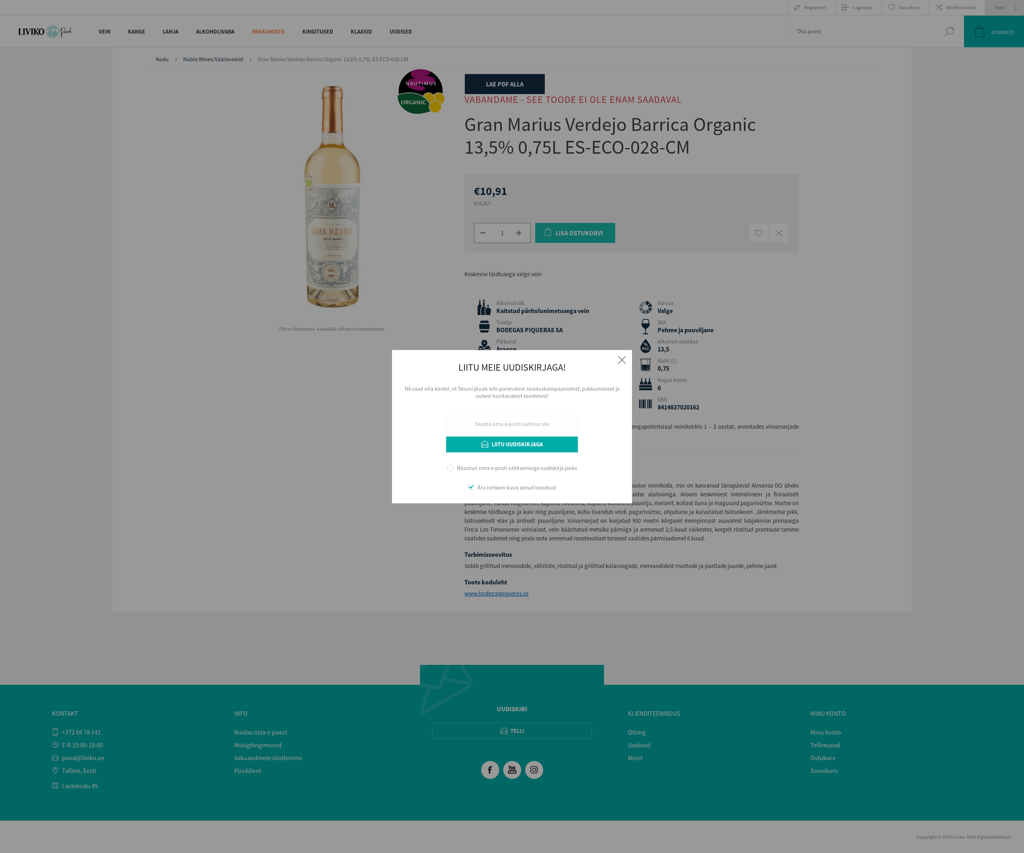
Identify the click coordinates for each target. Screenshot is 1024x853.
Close (622, 360)
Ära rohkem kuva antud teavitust (517, 487)
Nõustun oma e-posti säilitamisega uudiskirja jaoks (517, 468)
